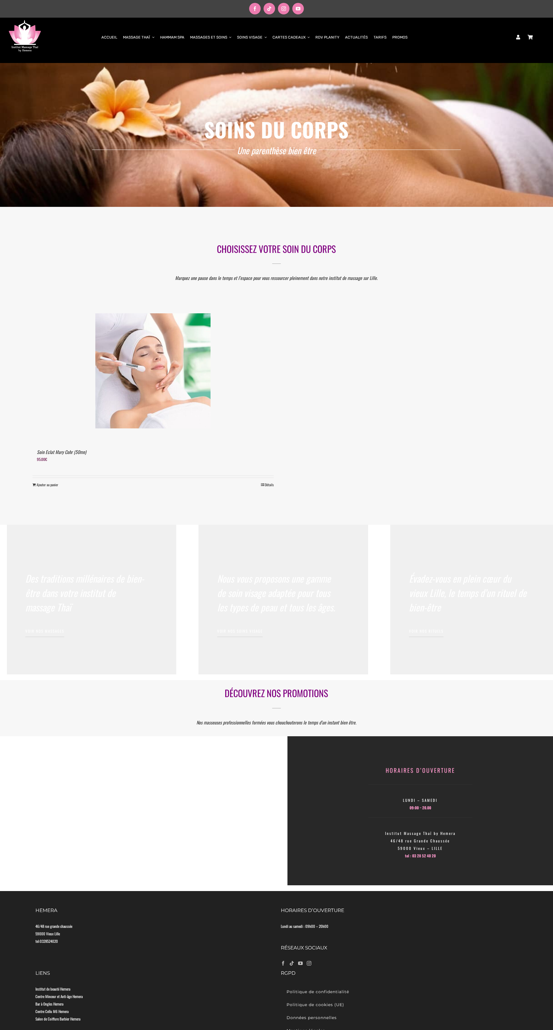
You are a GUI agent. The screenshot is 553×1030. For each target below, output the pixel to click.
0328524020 (49, 941)
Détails (269, 484)
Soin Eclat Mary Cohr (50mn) (61, 452)
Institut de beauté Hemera (52, 989)
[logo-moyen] (25, 21)
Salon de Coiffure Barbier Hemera (57, 1019)
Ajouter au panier (47, 484)
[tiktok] (269, 8)
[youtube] (298, 8)
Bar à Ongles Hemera (49, 1004)
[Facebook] (283, 963)
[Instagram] (309, 963)
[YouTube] (300, 963)
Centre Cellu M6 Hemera (52, 1011)
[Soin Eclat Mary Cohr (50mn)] (153, 370)
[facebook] (255, 8)
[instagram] (283, 8)
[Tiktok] (291, 963)
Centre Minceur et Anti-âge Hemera (59, 996)
